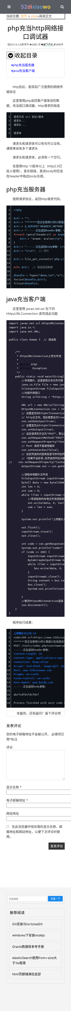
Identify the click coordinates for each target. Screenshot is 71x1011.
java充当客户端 (24, 71)
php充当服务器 (23, 65)
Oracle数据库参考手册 (28, 947)
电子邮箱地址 (17, 800)
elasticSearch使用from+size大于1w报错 (34, 960)
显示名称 (13, 787)
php (34, 16)
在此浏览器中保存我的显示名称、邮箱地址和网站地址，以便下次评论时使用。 (34, 832)
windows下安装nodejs (28, 935)
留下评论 (48, 44)
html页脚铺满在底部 (26, 974)
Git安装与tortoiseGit (27, 924)
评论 (9, 747)
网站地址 (12, 813)
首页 (24, 16)
